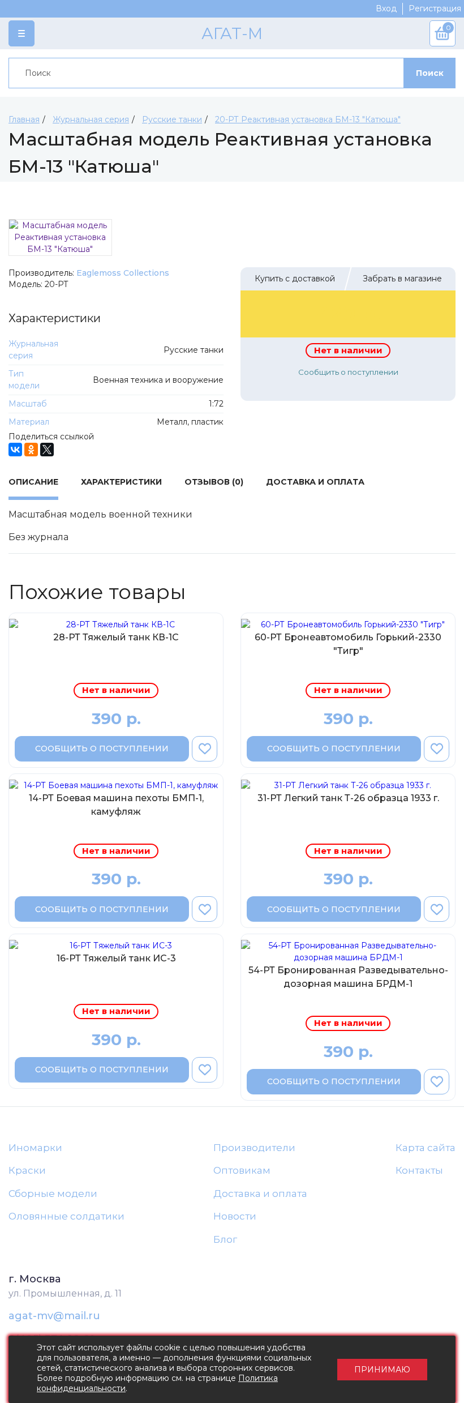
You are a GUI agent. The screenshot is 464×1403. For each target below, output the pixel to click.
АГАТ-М (232, 33)
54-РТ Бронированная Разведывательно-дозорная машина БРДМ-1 (348, 977)
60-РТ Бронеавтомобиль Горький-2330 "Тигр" (348, 644)
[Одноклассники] (31, 449)
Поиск (430, 73)
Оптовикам (241, 1170)
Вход (386, 8)
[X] (47, 449)
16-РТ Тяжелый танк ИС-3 (116, 958)
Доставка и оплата (260, 1193)
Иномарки (35, 1147)
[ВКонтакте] (15, 449)
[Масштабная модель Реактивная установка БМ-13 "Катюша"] (60, 237)
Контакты (419, 1170)
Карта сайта (426, 1147)
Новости (234, 1216)
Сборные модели (52, 1193)
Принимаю (382, 1369)
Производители (254, 1147)
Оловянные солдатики (66, 1216)
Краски (27, 1170)
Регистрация (435, 8)
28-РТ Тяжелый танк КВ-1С (116, 637)
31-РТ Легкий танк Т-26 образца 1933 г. (348, 798)
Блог (225, 1239)
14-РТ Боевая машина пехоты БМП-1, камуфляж (116, 805)
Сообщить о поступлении (348, 372)
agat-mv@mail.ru (54, 1316)
